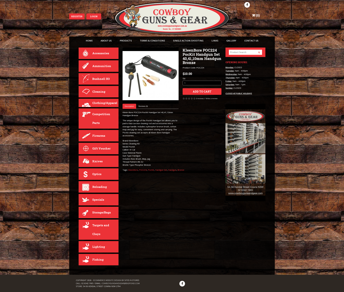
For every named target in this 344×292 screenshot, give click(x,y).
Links (215, 40)
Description (129, 106)
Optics (96, 174)
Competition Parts (101, 118)
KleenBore (133, 169)
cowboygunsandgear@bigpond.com (121, 283)
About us (106, 40)
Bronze (181, 169)
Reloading (99, 187)
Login (94, 16)
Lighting (98, 247)
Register (77, 16)
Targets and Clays (100, 229)
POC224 (143, 169)
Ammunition (101, 66)
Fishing (98, 259)
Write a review (211, 98)
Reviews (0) (143, 106)
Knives (97, 161)
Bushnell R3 (101, 79)
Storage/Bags (101, 212)
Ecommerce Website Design (107, 280)
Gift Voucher (101, 148)
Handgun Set (161, 169)
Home (89, 40)
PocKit (151, 169)
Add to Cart (202, 91)
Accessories (100, 53)
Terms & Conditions (152, 40)
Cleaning (98, 91)
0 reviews (200, 98)
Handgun (172, 169)
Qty (184, 78)
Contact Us (251, 40)
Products (126, 40)
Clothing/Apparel (104, 103)
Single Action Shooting (188, 40)
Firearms (98, 136)
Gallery (231, 40)
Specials (98, 199)
